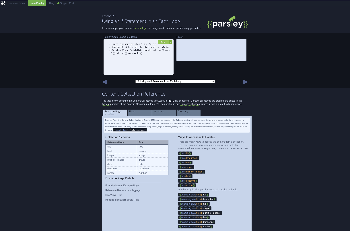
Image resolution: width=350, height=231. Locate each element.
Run (163, 42)
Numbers (158, 112)
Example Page (112, 112)
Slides (132, 112)
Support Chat (66, 3)
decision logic (140, 28)
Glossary (186, 112)
